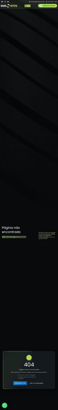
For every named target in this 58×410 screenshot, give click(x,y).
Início (3, 237)
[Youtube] (8, 1)
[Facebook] (2, 1)
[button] (27, 6)
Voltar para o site (20, 383)
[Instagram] (5, 1)
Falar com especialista (36, 383)
